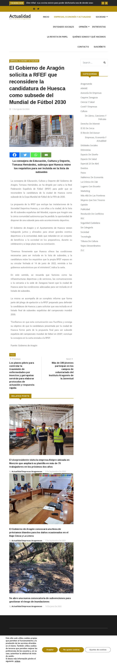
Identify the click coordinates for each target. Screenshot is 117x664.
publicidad (85, 209)
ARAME (84, 88)
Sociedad (101, 16)
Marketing (85, 191)
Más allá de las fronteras (93, 195)
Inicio (46, 16)
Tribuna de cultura (89, 241)
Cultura (84, 111)
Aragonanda (86, 83)
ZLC (82, 250)
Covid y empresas (89, 106)
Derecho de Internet (90, 123)
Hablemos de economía (92, 177)
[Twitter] (25, 154)
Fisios (83, 172)
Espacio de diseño (89, 154)
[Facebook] (15, 154)
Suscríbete (100, 46)
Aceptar (50, 649)
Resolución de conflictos (92, 213)
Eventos (84, 168)
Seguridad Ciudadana (90, 223)
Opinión (83, 26)
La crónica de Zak (89, 181)
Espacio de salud (89, 159)
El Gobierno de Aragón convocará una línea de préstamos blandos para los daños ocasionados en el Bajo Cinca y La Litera (38, 532)
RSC (82, 218)
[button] (102, 3)
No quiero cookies (71, 649)
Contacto (83, 46)
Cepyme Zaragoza (89, 97)
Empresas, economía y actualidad (72, 16)
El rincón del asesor (90, 132)
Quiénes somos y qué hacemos (89, 36)
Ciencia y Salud (87, 102)
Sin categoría (87, 227)
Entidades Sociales (63, 26)
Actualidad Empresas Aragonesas (27, 471)
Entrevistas (99, 26)
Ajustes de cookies (97, 649)
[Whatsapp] (36, 154)
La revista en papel (57, 36)
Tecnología (86, 236)
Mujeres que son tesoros (93, 200)
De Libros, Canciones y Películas (95, 117)
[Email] (46, 154)
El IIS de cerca (87, 128)
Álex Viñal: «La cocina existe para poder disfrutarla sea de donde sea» (59, 3)
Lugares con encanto (90, 186)
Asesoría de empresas (91, 93)
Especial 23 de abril (90, 163)
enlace (17, 661)
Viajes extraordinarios (91, 245)
